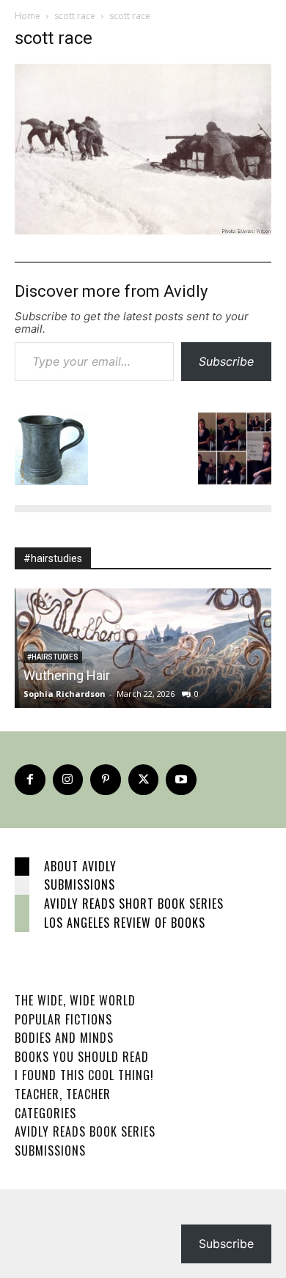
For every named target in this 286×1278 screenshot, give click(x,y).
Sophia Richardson (64, 693)
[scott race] (143, 230)
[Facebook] (30, 779)
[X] (143, 779)
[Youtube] (181, 779)
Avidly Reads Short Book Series (134, 903)
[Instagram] (68, 779)
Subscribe (226, 361)
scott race (74, 16)
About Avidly (80, 866)
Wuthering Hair (66, 675)
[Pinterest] (105, 779)
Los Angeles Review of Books (124, 922)
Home (27, 16)
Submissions (79, 884)
